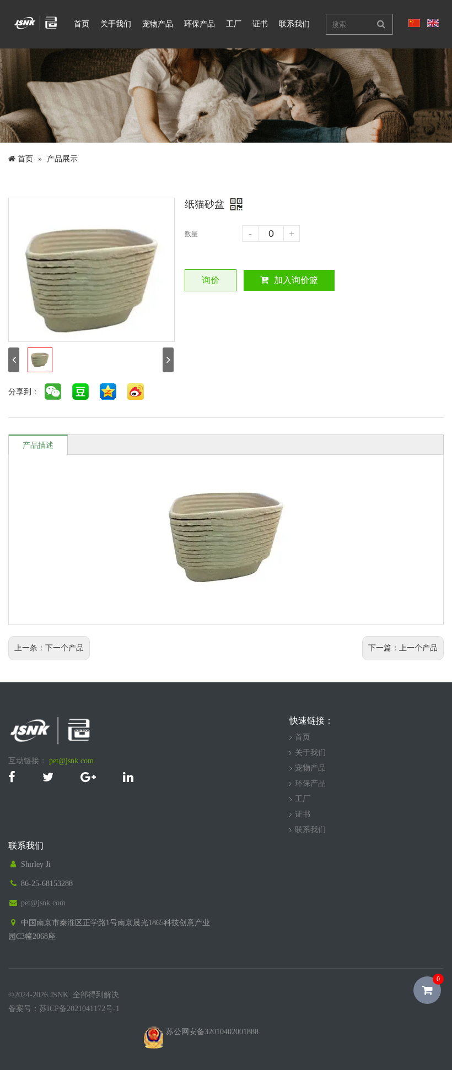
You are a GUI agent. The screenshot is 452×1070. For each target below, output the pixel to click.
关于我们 (115, 24)
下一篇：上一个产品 (403, 648)
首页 (81, 24)
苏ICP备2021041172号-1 (79, 1008)
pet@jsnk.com (71, 761)
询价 (210, 280)
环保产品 (199, 24)
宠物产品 (157, 24)
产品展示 (62, 159)
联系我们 (294, 24)
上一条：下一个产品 (49, 648)
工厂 (233, 24)
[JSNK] (35, 29)
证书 (260, 24)
